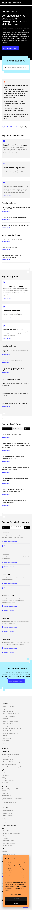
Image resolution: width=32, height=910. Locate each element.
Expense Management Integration (12, 766)
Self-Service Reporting (10, 733)
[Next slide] (28, 428)
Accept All (16, 898)
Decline (16, 903)
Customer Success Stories (11, 833)
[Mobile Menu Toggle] (29, 2)
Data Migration (8, 723)
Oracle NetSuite (6, 795)
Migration (5, 718)
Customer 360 (6, 757)
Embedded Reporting (9, 730)
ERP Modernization (7, 759)
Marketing (5, 782)
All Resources (7, 845)
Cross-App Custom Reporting (12, 728)
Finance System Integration (10, 754)
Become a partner (7, 810)
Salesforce (5, 793)
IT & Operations (6, 778)
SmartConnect (6, 738)
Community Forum (9, 854)
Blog (4, 835)
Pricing (4, 822)
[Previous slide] (25, 428)
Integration (5, 709)
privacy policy (17, 873)
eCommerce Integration (9, 764)
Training (5, 838)
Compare (4, 743)
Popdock (4, 735)
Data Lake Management (10, 721)
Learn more (5, 211)
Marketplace (6, 740)
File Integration (8, 711)
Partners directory (7, 813)
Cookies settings (16, 894)
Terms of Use (15, 879)
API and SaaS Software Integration (12, 762)
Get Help (4, 851)
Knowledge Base (8, 840)
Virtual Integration (9, 716)
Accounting (5, 775)
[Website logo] (6, 2)
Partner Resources (7, 815)
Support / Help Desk (8, 780)
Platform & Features (8, 706)
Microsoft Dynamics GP (9, 802)
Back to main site (17, 2)
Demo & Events (8, 831)
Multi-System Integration (11, 713)
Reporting (5, 726)
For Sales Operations (8, 773)
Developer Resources (9, 843)
